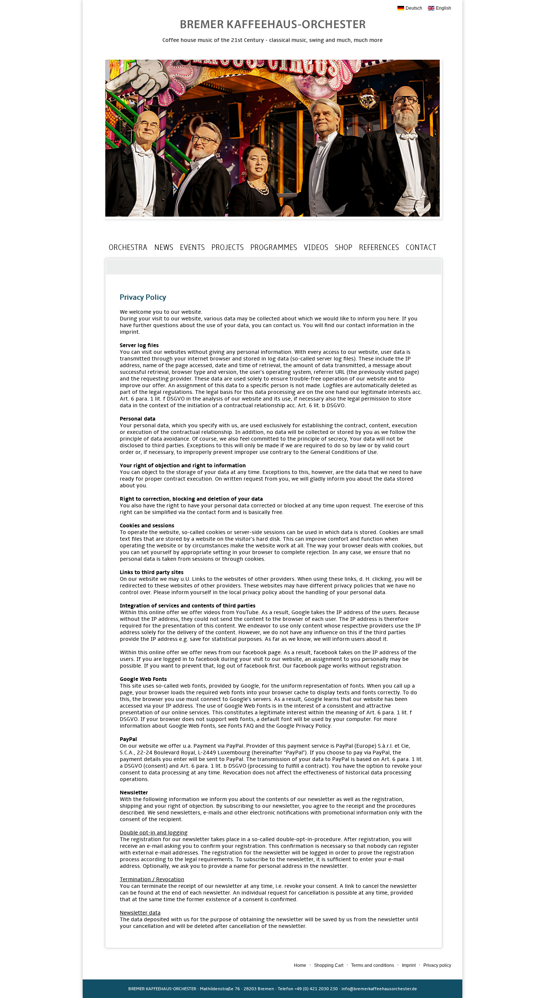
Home (300, 965)
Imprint (409, 965)
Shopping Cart (328, 965)
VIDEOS (316, 247)
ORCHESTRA (128, 247)
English (443, 8)
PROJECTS (227, 247)
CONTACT (421, 247)
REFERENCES (379, 247)
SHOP (343, 247)
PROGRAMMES (273, 247)
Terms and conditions (372, 965)
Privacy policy (437, 965)
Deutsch (414, 8)
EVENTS (192, 247)
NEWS (163, 247)
